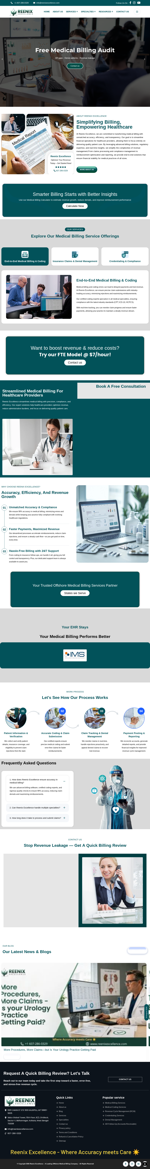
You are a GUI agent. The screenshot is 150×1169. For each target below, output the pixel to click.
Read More (12, 1057)
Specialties (87, 12)
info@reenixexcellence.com (47, 3)
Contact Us (122, 12)
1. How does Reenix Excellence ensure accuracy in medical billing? (34, 781)
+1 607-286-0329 (21, 3)
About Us (58, 12)
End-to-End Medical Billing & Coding (106, 280)
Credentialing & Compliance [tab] (125, 261)
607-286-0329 (62, 171)
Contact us (75, 362)
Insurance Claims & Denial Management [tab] (75, 261)
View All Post (137, 950)
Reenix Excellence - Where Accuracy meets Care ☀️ (75, 1151)
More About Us (87, 170)
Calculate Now (75, 206)
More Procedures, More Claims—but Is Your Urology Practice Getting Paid (50, 1049)
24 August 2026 (146, 1012)
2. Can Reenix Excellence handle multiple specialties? (35, 808)
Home (47, 12)
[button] (3, 60)
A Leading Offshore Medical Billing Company (61, 1164)
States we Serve (75, 593)
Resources (105, 12)
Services (71, 12)
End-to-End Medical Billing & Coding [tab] (25, 261)
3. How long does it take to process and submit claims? (35, 818)
